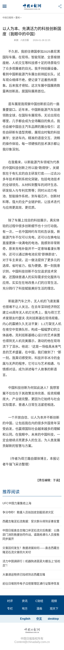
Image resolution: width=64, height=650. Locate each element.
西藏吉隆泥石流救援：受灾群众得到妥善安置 (30, 521)
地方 (25, 608)
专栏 (10, 608)
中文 (39, 618)
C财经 (39, 600)
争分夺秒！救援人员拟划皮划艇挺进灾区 (28, 512)
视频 (54, 600)
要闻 (17, 17)
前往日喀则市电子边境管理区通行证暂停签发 (30, 583)
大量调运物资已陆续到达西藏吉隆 (23, 574)
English (25, 618)
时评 (10, 600)
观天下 (54, 608)
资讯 (25, 600)
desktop (53, 618)
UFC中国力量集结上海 (16, 503)
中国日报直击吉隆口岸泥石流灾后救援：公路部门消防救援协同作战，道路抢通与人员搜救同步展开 (30, 534)
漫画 (39, 608)
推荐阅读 (11, 491)
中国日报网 (7, 17)
